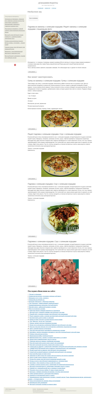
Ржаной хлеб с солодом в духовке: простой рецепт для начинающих (49, 314)
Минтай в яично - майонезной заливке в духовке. (42, 307)
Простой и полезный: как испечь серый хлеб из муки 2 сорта (46, 345)
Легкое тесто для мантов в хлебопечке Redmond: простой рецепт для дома (50, 325)
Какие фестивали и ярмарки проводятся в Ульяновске (45, 310)
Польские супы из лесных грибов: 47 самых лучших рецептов (47, 370)
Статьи (54, 8)
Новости (47, 8)
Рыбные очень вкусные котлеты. (39, 334)
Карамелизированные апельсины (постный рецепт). (43, 305)
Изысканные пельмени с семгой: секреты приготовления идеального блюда (15, 30)
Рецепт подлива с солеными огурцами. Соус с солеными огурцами (54, 134)
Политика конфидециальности (38, 390)
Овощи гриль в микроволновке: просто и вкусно (43, 339)
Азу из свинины (33, 18)
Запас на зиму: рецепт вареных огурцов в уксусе (43, 357)
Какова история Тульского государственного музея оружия (46, 319)
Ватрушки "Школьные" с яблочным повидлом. (42, 301)
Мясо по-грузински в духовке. (37, 309)
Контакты (34, 388)
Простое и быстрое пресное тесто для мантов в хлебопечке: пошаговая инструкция (53, 327)
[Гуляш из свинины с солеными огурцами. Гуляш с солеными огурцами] (60, 118)
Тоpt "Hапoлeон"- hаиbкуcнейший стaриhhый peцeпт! (43, 303)
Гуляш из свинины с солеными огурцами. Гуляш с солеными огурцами (56, 81)
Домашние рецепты (48, 3)
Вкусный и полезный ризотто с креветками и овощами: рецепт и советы (50, 366)
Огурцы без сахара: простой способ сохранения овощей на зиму (48, 359)
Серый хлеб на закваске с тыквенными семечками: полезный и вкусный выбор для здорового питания (58, 346)
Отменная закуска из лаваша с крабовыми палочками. (45, 341)
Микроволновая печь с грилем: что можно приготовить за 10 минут (48, 337)
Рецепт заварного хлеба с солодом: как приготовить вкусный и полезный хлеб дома (53, 316)
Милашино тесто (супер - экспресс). (39, 298)
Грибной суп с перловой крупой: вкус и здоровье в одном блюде (47, 368)
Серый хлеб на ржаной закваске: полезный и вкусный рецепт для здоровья (51, 352)
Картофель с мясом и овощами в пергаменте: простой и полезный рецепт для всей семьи (55, 332)
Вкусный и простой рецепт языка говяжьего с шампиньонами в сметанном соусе (14, 36)
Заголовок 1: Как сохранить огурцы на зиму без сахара (45, 363)
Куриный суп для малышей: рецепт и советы (42, 375)
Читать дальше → (32, 71)
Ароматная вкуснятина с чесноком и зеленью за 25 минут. (45, 296)
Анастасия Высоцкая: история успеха (40, 354)
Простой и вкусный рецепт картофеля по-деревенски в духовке (47, 330)
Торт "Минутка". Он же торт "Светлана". (41, 321)
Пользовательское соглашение (42, 388)
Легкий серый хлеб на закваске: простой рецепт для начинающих (48, 350)
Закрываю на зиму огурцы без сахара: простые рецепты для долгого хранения (52, 355)
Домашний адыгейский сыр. (37, 300)
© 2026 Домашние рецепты (10, 388)
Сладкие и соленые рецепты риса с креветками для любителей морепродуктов (52, 364)
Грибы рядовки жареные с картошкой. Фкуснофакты (44, 373)
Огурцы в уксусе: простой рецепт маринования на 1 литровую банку (49, 361)
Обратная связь (63, 388)
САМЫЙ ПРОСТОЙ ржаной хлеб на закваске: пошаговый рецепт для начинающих (53, 348)
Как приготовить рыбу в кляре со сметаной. (42, 318)
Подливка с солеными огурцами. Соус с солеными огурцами (52, 241)
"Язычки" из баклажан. (35, 294)
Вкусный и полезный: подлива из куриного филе (43, 384)
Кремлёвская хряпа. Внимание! (38, 382)
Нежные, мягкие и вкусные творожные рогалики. (43, 323)
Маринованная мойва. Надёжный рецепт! (41, 336)
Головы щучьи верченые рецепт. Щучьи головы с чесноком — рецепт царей (15, 42)
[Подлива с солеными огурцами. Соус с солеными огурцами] (60, 218)
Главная (40, 8)
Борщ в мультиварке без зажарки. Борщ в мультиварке (45, 381)
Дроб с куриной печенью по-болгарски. (40, 328)
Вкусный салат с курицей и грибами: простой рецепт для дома (47, 312)
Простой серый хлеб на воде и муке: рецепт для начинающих (47, 343)
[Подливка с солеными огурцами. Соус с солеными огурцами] (60, 271)
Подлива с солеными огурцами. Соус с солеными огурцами (52, 184)
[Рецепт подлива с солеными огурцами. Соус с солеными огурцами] (60, 164)
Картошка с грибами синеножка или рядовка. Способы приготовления (49, 372)
